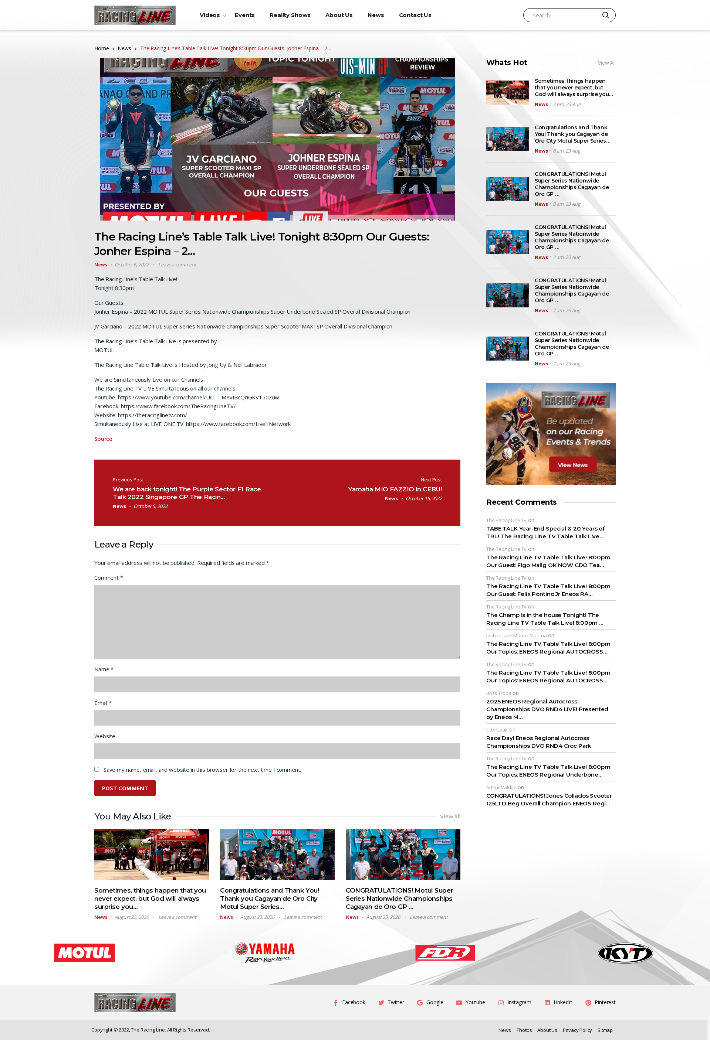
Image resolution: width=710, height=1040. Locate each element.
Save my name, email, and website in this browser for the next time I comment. (202, 769)
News (376, 14)
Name (104, 669)
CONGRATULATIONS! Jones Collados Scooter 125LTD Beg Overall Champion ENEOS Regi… (549, 799)
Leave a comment (177, 264)
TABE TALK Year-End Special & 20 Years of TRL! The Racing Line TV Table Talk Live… (545, 532)
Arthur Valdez (501, 787)
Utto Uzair (497, 729)
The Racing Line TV (506, 520)
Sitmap (605, 1030)
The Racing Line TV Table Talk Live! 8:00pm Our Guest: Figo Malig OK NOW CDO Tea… (548, 561)
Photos (524, 1030)
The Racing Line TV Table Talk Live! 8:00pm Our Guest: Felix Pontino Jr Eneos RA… (548, 590)
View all (450, 816)
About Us (339, 14)
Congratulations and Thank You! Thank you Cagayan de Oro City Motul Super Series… (269, 898)
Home (101, 48)
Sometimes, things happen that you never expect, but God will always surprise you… (150, 898)
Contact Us (415, 14)
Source (103, 438)
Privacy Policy (577, 1030)
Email (103, 702)
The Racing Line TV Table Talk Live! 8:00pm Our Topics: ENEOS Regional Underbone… (548, 770)
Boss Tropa (498, 693)
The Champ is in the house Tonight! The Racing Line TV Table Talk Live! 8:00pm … (544, 618)
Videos (210, 14)
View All (607, 62)
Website (104, 736)
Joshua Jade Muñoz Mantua (516, 635)
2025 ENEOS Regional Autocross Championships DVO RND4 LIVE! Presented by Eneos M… (547, 709)
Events (245, 14)
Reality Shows (290, 14)
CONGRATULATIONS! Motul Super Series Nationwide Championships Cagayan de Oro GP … (399, 898)
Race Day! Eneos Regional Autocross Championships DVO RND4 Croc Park (538, 741)
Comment (108, 577)
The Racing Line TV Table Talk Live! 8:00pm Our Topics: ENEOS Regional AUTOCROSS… (548, 647)
